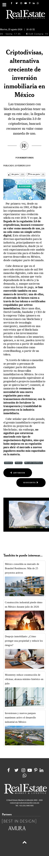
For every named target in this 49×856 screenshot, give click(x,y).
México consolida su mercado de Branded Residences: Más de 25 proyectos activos (22, 568)
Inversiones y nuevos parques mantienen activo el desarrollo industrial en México (20, 717)
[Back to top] (24, 842)
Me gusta (15, 174)
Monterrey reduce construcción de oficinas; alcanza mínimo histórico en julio (24, 679)
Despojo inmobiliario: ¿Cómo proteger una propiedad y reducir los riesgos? (24, 641)
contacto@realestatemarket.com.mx (24, 803)
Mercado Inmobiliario (33, 463)
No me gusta (35, 174)
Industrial (8, 463)
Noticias (18, 463)
